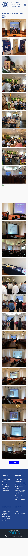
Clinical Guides (6, 511)
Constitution (5, 486)
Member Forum (6, 518)
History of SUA (6, 479)
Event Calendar (6, 488)
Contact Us (5, 520)
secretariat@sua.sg (20, 513)
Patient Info (5, 513)
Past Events (5, 490)
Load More (13, 462)
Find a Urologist (6, 515)
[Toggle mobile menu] (25, 4)
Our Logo (4, 481)
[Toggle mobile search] (25, 5)
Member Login (6, 516)
